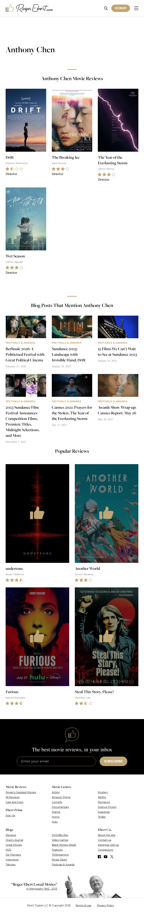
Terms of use (83, 905)
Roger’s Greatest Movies (21, 792)
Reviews (11, 835)
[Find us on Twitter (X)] (111, 856)
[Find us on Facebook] (99, 856)
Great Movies (14, 845)
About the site (106, 835)
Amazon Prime (61, 797)
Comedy (57, 802)
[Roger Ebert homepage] (29, 8)
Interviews (12, 859)
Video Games (60, 840)
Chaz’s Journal (14, 840)
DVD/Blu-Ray (60, 835)
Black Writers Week (64, 845)
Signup (120, 8)
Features (57, 849)
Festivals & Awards (63, 864)
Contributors (105, 849)
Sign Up (10, 815)
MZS (8, 849)
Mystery (103, 792)
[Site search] (106, 8)
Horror (56, 816)
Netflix (102, 797)
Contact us (104, 840)
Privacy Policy (105, 905)
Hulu (55, 821)
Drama (56, 812)
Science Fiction (107, 807)
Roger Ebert (59, 859)
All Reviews (12, 797)
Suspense (104, 812)
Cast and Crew (14, 802)
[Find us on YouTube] (105, 856)
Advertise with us (108, 845)
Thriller (102, 816)
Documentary (60, 807)
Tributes (10, 864)
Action (56, 792)
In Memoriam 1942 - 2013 (41, 888)
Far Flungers (13, 854)
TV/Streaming (60, 854)
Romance (104, 802)
